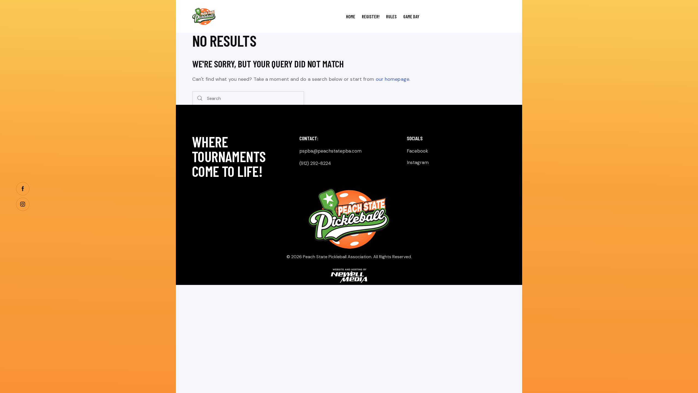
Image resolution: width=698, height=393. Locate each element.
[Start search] (199, 98)
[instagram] (22, 204)
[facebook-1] (22, 188)
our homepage (392, 79)
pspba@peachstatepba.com (330, 151)
